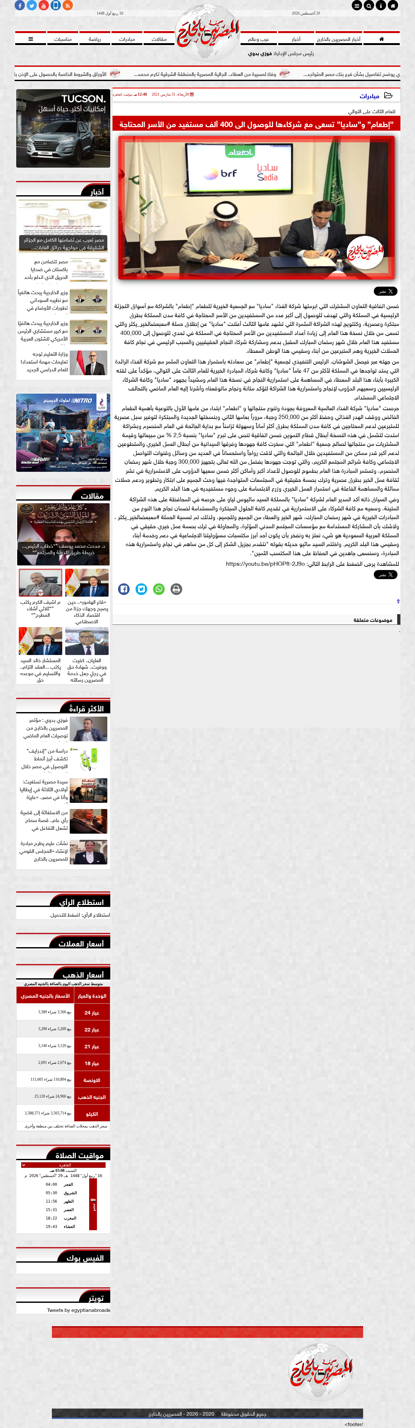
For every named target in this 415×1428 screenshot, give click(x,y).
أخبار (97, 190)
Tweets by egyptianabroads (78, 1309)
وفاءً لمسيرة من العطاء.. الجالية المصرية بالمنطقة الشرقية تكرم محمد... (255, 73)
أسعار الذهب (83, 973)
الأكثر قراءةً (86, 706)
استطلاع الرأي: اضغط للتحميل (80, 914)
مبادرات (369, 95)
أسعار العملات (81, 941)
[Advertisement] (256, 682)
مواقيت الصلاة (80, 1153)
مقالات (92, 494)
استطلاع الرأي (81, 900)
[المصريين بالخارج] (63, 130)
